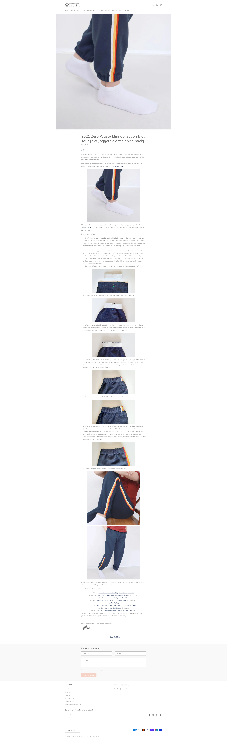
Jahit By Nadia (122, 610)
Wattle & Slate (121, 600)
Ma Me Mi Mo (123, 598)
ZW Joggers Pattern (88, 227)
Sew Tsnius (123, 593)
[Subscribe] (95, 715)
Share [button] (85, 150)
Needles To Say (113, 603)
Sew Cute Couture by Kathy (108, 598)
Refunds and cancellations (73, 704)
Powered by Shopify (86, 737)
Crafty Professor (121, 595)
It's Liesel (131, 593)
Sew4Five (132, 610)
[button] (75, 10)
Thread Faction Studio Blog (108, 593)
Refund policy (69, 701)
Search (67, 689)
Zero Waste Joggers (118, 166)
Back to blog (115, 637)
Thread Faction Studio (75, 737)
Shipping (67, 695)
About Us (67, 692)
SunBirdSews (115, 608)
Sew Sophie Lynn (103, 608)
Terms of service (70, 698)
